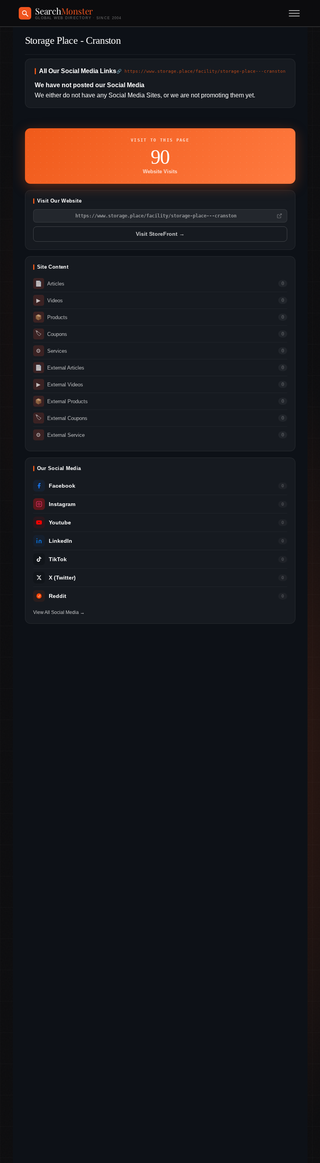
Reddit (57, 596)
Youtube (60, 523)
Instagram (62, 504)
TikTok (58, 559)
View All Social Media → (59, 612)
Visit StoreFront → (160, 234)
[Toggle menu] (294, 13)
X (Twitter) (62, 578)
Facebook (62, 486)
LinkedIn (60, 541)
